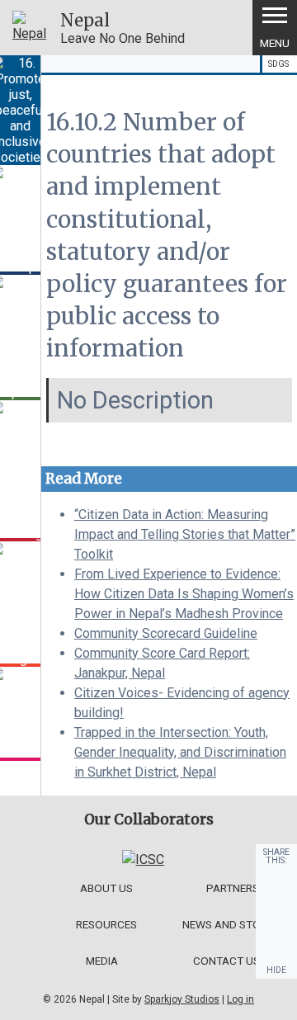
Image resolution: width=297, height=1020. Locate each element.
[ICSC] (143, 859)
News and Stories (232, 924)
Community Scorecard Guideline (165, 633)
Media (102, 960)
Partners (232, 888)
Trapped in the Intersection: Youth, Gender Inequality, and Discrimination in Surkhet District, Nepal (180, 752)
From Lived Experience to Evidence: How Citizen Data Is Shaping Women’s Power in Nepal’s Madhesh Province (184, 593)
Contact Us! (227, 960)
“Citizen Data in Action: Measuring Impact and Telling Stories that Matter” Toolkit (184, 534)
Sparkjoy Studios (181, 999)
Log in (240, 999)
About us (106, 888)
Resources (106, 924)
